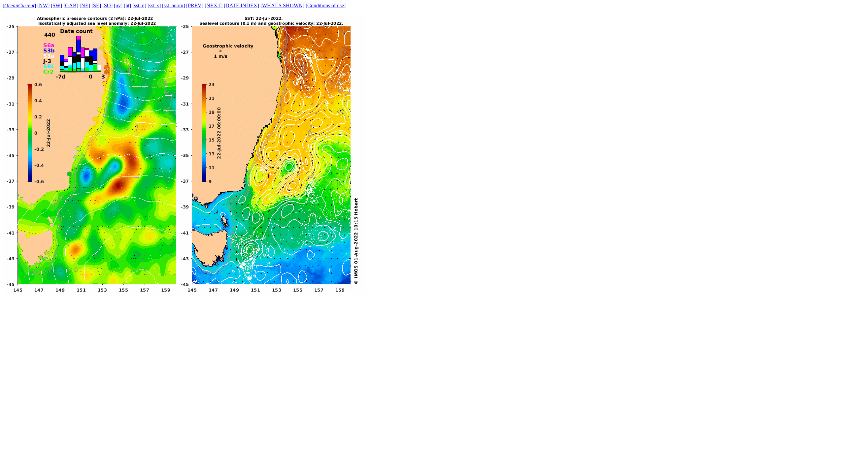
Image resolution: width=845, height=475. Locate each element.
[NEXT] (213, 5)
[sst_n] (139, 5)
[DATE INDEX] (241, 5)
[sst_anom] (173, 5)
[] (19, 5)
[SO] (107, 5)
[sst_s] (154, 5)
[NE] (85, 5)
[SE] (96, 5)
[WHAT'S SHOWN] (282, 5)
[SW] (56, 5)
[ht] (127, 5)
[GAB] (70, 5)
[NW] (43, 5)
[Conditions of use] (326, 5)
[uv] (118, 5)
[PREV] (194, 5)
